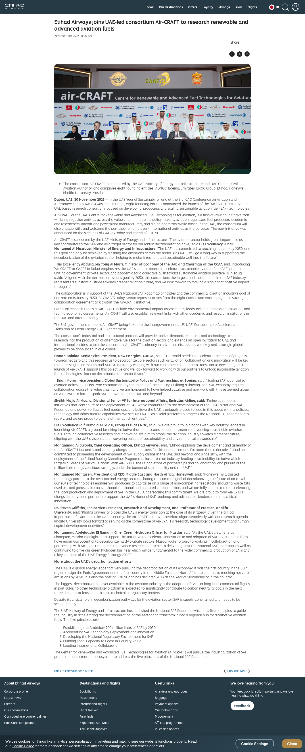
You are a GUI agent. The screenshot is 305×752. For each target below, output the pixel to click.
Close (292, 744)
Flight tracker (89, 710)
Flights (252, 7)
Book (150, 7)
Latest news (12, 697)
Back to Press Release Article (74, 671)
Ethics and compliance (19, 722)
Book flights (88, 691)
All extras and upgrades (171, 691)
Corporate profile (16, 691)
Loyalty (208, 7)
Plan (239, 7)
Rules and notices (167, 729)
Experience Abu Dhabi (95, 722)
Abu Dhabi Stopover (93, 729)
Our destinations (171, 7)
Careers (9, 704)
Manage (224, 7)
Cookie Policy (23, 746)
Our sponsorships (16, 710)
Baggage (161, 697)
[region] (152, 743)
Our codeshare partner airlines (25, 716)
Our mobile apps (166, 710)
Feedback (242, 705)
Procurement (164, 716)
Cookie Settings (254, 744)
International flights (93, 704)
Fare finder (87, 716)
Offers (192, 7)
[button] (274, 7)
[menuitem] (150, 7)
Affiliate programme (169, 722)
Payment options (166, 704)
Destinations (88, 697)
